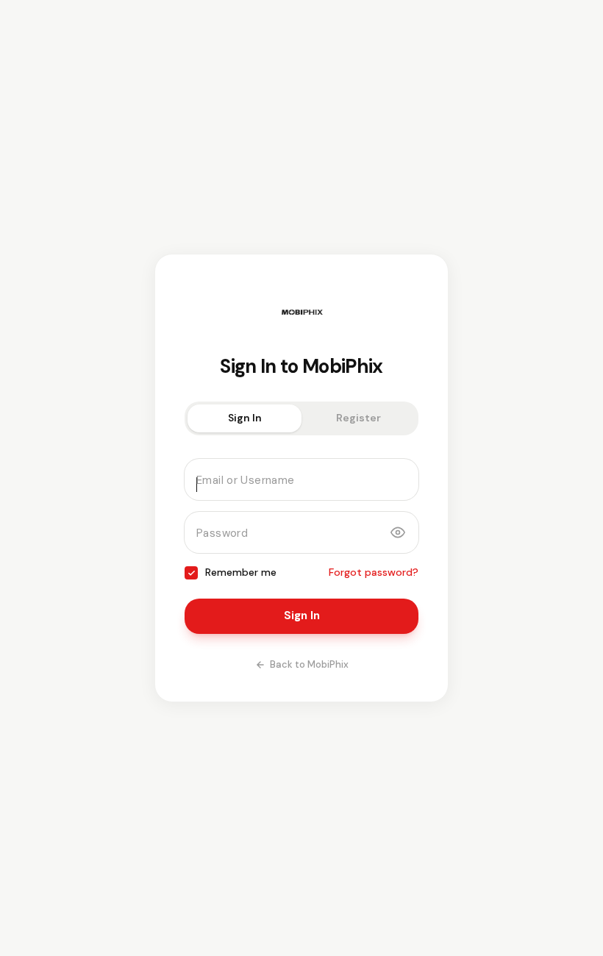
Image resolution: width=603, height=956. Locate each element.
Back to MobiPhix (309, 664)
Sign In (245, 417)
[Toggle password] (398, 532)
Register (358, 417)
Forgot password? (373, 572)
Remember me (240, 572)
